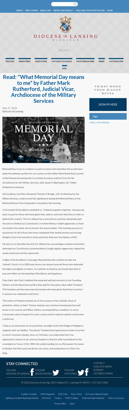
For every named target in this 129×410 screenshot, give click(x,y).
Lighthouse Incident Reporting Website (21, 398)
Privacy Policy (60, 403)
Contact (99, 363)
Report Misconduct (63, 10)
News (101, 61)
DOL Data (62, 394)
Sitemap (98, 369)
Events (19, 10)
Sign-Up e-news (103, 366)
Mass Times (76, 394)
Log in (72, 403)
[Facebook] (32, 372)
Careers (58, 398)
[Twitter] (55, 372)
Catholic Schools (62, 61)
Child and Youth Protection (90, 10)
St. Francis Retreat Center (97, 394)
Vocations (41, 61)
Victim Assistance (116, 398)
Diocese (10, 61)
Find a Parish (31, 10)
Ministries (25, 61)
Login (110, 10)
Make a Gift (45, 10)
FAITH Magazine (85, 61)
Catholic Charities (29, 394)
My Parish (46, 398)
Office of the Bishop (99, 122)
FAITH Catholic (71, 398)
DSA (64, 68)
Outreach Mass (103, 373)
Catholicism (116, 61)
